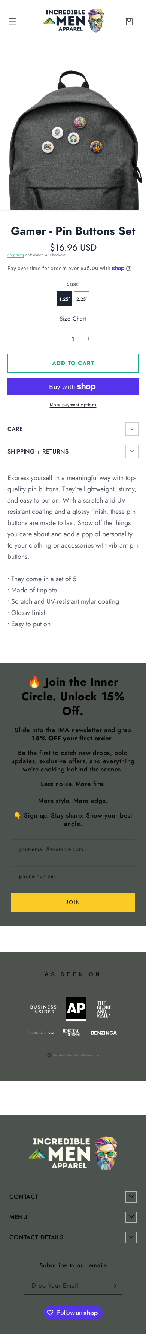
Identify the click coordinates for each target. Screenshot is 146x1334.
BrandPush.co (86, 1055)
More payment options (73, 404)
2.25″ (81, 299)
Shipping (15, 255)
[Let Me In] (114, 1286)
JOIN (73, 902)
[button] (130, 21)
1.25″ (64, 299)
